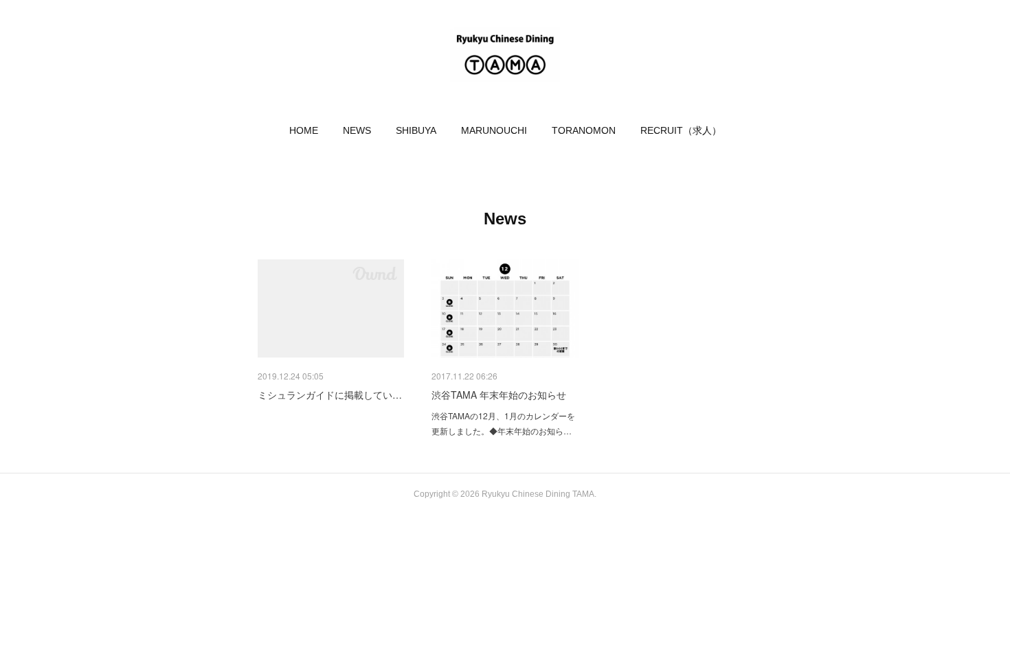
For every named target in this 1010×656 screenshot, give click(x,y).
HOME (303, 130)
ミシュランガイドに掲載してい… (330, 394)
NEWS (357, 130)
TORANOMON (584, 130)
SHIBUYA (416, 130)
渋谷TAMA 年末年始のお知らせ (498, 394)
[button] (303, 130)
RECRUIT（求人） (680, 130)
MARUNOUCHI (494, 130)
